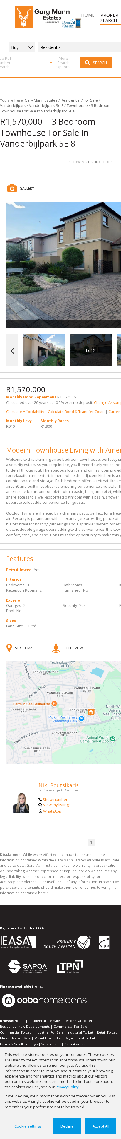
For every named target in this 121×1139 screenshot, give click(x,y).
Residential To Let (78, 1020)
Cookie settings (28, 1126)
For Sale (91, 100)
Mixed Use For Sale (15, 1038)
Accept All (101, 1126)
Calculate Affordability (25, 411)
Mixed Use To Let (48, 1038)
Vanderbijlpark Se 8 (46, 105)
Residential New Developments (25, 1026)
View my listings (57, 804)
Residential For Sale (44, 1020)
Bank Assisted (75, 1044)
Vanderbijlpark (13, 105)
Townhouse (77, 105)
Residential (70, 100)
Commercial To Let (15, 1032)
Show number (55, 799)
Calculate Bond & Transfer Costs (76, 411)
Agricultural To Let (80, 1038)
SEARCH (100, 62)
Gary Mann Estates (41, 100)
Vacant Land (50, 1044)
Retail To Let (107, 1032)
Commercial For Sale (70, 1026)
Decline (67, 1126)
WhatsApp (52, 811)
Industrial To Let (80, 1032)
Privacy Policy (67, 1087)
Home (20, 1020)
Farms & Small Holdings (19, 1044)
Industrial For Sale (49, 1032)
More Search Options (63, 62)
